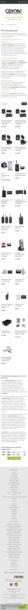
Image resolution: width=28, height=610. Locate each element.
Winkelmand (24, 2)
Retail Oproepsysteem (14, 555)
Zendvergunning (14, 489)
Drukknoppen (14, 505)
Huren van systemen (14, 482)
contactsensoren (14, 87)
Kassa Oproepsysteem (14, 540)
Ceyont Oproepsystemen (15, 603)
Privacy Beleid (14, 485)
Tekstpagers (14, 509)
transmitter (12, 74)
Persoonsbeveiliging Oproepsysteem (14, 552)
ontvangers (4, 393)
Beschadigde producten (14, 483)
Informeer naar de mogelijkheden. (9, 441)
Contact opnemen (14, 458)
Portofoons (14, 511)
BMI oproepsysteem (10, 380)
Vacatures (14, 491)
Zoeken (14, 472)
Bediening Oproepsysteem (14, 524)
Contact (14, 495)
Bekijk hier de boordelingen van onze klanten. (14, 598)
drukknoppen (6, 398)
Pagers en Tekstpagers (14, 507)
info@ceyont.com (12, 19)
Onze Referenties (14, 478)
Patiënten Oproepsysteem (14, 550)
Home (2, 24)
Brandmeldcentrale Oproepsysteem (14, 529)
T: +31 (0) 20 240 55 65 (9, 579)
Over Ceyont (14, 474)
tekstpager (11, 63)
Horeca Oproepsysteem (14, 539)
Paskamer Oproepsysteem (14, 548)
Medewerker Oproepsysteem (14, 544)
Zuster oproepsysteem (14, 557)
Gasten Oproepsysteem (14, 537)
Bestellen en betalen (14, 480)
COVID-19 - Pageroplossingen (14, 493)
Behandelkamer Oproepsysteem (14, 526)
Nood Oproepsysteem (14, 546)
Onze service (14, 476)
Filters (24, 103)
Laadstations (14, 513)
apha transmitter (12, 416)
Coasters (14, 503)
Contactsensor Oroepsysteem (14, 533)
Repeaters (14, 515)
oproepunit (13, 62)
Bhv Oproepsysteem (14, 527)
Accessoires (14, 518)
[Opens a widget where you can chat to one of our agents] (22, 607)
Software (14, 516)
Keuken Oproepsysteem (14, 542)
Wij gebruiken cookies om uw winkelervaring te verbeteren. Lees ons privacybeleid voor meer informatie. (11, 607)
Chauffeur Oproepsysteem (14, 531)
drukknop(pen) (23, 62)
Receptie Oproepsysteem (14, 553)
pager (5, 63)
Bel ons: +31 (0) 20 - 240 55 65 (14, 17)
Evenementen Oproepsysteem (14, 535)
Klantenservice (14, 487)
